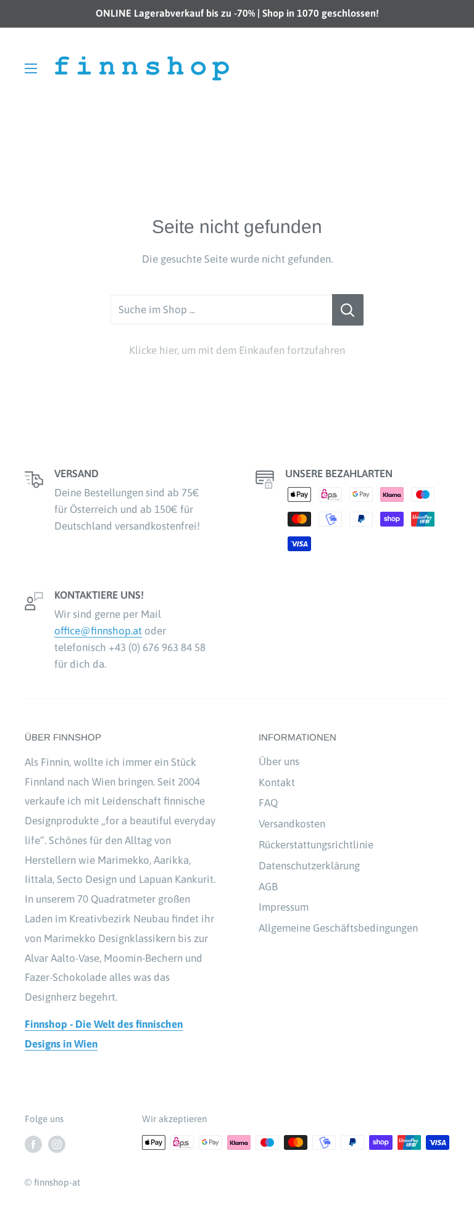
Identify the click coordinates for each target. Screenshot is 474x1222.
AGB (268, 886)
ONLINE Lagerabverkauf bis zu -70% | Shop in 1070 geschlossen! (237, 12)
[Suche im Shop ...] (348, 310)
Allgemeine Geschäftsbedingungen (338, 928)
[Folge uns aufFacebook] (33, 1144)
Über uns (279, 761)
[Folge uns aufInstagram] (56, 1144)
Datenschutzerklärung (309, 865)
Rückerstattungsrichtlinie (316, 845)
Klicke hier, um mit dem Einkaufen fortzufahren (237, 350)
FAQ (268, 803)
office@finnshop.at (98, 631)
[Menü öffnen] (31, 68)
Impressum (284, 907)
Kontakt (277, 782)
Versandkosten (292, 824)
